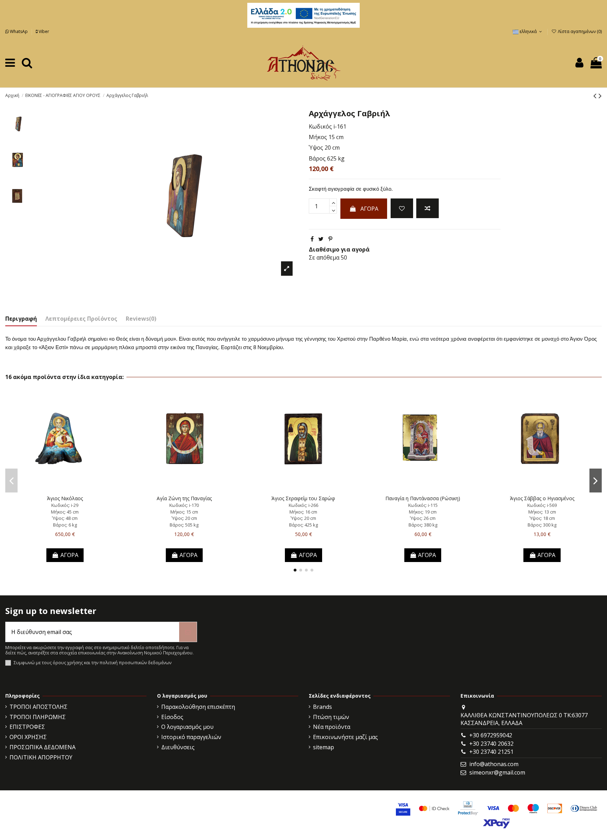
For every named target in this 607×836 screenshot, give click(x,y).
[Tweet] (321, 239)
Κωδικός (320, 126)
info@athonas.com (493, 764)
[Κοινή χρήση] (312, 239)
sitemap (323, 747)
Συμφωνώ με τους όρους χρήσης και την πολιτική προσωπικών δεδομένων (92, 662)
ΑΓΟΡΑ (369, 209)
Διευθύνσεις (178, 747)
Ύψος (316, 147)
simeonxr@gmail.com (497, 772)
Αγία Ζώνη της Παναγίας (184, 498)
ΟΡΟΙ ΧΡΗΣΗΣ (28, 737)
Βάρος (317, 158)
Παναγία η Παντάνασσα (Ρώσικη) (422, 498)
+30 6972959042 (490, 735)
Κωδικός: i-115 (423, 505)
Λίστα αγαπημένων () (579, 31)
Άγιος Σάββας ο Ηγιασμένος (542, 498)
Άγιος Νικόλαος (65, 498)
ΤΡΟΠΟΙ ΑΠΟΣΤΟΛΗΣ (38, 707)
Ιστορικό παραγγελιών (191, 737)
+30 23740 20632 (491, 743)
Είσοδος (172, 717)
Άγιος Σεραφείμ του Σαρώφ (303, 498)
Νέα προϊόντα (331, 727)
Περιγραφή (21, 318)
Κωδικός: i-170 (184, 505)
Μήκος (318, 137)
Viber (43, 31)
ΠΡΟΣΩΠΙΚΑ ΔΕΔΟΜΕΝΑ (42, 747)
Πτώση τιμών (331, 717)
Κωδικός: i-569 (542, 505)
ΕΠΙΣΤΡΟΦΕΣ (27, 727)
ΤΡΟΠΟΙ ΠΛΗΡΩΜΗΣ (37, 717)
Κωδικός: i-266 (303, 505)
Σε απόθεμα (324, 257)
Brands (322, 707)
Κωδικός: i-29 (64, 505)
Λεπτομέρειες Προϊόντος (81, 318)
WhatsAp (19, 31)
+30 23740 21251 (491, 752)
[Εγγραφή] (188, 632)
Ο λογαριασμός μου (187, 727)
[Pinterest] (330, 239)
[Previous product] (596, 95)
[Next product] (600, 95)
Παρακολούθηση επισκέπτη (198, 707)
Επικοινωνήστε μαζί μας (345, 737)
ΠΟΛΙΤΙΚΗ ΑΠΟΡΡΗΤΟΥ (40, 757)
